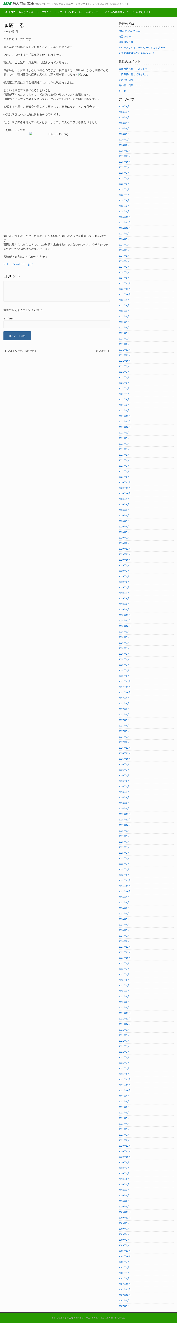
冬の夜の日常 (126, 79)
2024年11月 (125, 222)
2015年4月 (124, 858)
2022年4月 (124, 393)
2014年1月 (124, 941)
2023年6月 (124, 316)
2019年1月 (124, 609)
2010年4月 (124, 1190)
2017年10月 (125, 692)
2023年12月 (125, 283)
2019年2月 (124, 604)
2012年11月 (125, 1018)
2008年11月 (125, 1250)
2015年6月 (124, 847)
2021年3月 (124, 465)
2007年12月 (125, 1284)
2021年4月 (124, 460)
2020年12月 (125, 482)
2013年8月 (124, 968)
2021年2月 (124, 471)
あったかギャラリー (89, 12)
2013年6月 (124, 979)
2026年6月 (124, 117)
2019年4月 (124, 592)
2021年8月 (124, 438)
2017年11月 (125, 686)
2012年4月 (124, 1057)
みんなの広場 (26, 12)
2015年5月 (124, 852)
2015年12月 (125, 814)
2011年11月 (125, 1084)
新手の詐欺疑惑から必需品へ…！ (137, 53)
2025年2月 (124, 205)
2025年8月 (124, 172)
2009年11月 (125, 1217)
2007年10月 (125, 1295)
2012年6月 (124, 1046)
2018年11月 (125, 620)
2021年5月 (124, 454)
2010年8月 (124, 1167)
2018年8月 (124, 637)
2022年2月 (124, 405)
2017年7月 (124, 709)
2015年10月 (125, 825)
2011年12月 (125, 1079)
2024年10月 (125, 228)
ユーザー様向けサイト (139, 12)
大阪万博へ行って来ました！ (134, 68)
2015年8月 (124, 836)
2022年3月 (124, 399)
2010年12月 (125, 1145)
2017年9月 (124, 698)
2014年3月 (124, 930)
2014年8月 (124, 902)
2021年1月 (124, 476)
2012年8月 (124, 1035)
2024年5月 (124, 255)
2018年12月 (125, 615)
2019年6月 (124, 581)
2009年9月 (124, 1223)
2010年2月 (124, 1201)
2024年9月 (124, 233)
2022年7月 (124, 377)
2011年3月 (124, 1129)
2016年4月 (124, 791)
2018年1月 (124, 675)
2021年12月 (125, 416)
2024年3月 (124, 266)
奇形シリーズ (126, 36)
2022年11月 (125, 355)
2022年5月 (124, 388)
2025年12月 (125, 150)
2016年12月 (125, 747)
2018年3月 (124, 664)
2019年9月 (124, 565)
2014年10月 (125, 891)
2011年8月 (124, 1101)
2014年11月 (125, 885)
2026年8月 (124, 106)
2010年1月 (124, 1206)
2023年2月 (124, 338)
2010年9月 (124, 1162)
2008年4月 (124, 1272)
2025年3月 (124, 200)
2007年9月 (124, 1300)
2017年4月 (124, 725)
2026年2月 (124, 139)
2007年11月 (125, 1289)
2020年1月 (124, 543)
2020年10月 (125, 493)
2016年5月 (124, 786)
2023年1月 (124, 344)
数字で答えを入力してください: (23, 310)
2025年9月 (124, 167)
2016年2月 (124, 803)
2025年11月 (125, 156)
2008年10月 (125, 1256)
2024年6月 (124, 250)
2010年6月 (124, 1178)
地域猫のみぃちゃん (130, 30)
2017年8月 (124, 703)
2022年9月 (124, 366)
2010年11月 (125, 1151)
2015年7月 (124, 841)
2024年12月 (125, 217)
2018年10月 (125, 626)
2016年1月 (124, 808)
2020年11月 (125, 487)
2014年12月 (125, 880)
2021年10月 (125, 427)
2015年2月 (124, 869)
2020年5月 (124, 521)
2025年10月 (125, 161)
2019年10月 (125, 559)
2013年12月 (125, 946)
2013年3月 (124, 996)
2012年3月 (124, 1062)
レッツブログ (44, 12)
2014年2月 (124, 935)
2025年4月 (124, 194)
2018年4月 (124, 659)
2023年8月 (124, 305)
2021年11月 (125, 421)
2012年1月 (124, 1073)
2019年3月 (124, 598)
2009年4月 (124, 1234)
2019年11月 (125, 554)
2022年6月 (124, 382)
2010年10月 (125, 1156)
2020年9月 (124, 498)
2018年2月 (124, 670)
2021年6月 (124, 449)
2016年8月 (124, 769)
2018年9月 (124, 631)
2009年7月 (124, 1228)
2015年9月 (124, 830)
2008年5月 (124, 1267)
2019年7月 (124, 576)
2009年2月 (124, 1245)
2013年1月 (124, 1007)
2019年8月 (124, 570)
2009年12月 (125, 1212)
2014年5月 (124, 919)
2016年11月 (125, 753)
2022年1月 (124, 410)
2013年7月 (124, 974)
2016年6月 (124, 780)
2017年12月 (125, 681)
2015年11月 (125, 819)
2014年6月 (124, 913)
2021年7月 (124, 443)
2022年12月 (125, 349)
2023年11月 (125, 288)
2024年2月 (124, 272)
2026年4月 (124, 128)
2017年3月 (124, 731)
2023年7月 (124, 311)
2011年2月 (124, 1134)
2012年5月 (124, 1051)
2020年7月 (124, 510)
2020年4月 (124, 526)
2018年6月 (124, 648)
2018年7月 (124, 642)
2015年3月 (124, 863)
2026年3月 (124, 134)
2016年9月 (124, 764)
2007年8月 (124, 1306)
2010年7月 (124, 1173)
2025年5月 (124, 189)
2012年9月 (124, 1029)
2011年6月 (124, 1112)
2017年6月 (124, 714)
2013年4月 (124, 991)
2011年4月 (124, 1123)
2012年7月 (124, 1040)
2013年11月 (125, 952)
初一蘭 (122, 90)
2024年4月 (124, 261)
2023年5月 (124, 322)
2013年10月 (125, 957)
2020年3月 (124, 532)
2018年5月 (124, 653)
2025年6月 (124, 183)
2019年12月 (125, 548)
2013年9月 (124, 963)
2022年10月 (125, 360)
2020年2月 (124, 537)
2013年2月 (124, 1002)
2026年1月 (124, 145)
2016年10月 (125, 758)
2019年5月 (124, 587)
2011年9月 (124, 1096)
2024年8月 (124, 239)
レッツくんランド (64, 12)
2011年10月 (125, 1090)
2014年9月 (124, 897)
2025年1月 (124, 211)
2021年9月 (124, 432)
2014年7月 (124, 908)
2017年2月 (124, 736)
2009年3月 (124, 1239)
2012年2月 (124, 1068)
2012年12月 (125, 1013)
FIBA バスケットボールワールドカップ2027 (142, 47)
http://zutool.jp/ (18, 264)
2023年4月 (124, 327)
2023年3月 (124, 333)
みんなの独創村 (113, 12)
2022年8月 (124, 371)
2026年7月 (124, 112)
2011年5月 (124, 1118)
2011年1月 (124, 1140)
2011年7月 (124, 1107)
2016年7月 (124, 775)
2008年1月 (124, 1278)
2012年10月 (125, 1024)
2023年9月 (124, 299)
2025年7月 (124, 178)
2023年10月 (125, 294)
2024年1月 (124, 277)
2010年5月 (124, 1184)
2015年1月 (124, 874)
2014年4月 (124, 924)
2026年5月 (124, 123)
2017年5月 (124, 720)
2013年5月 (124, 985)
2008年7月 (124, 1261)
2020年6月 (124, 515)
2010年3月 (124, 1195)
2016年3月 (124, 797)
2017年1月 (124, 742)
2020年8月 (124, 504)
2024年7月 (124, 244)
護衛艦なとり (126, 42)
